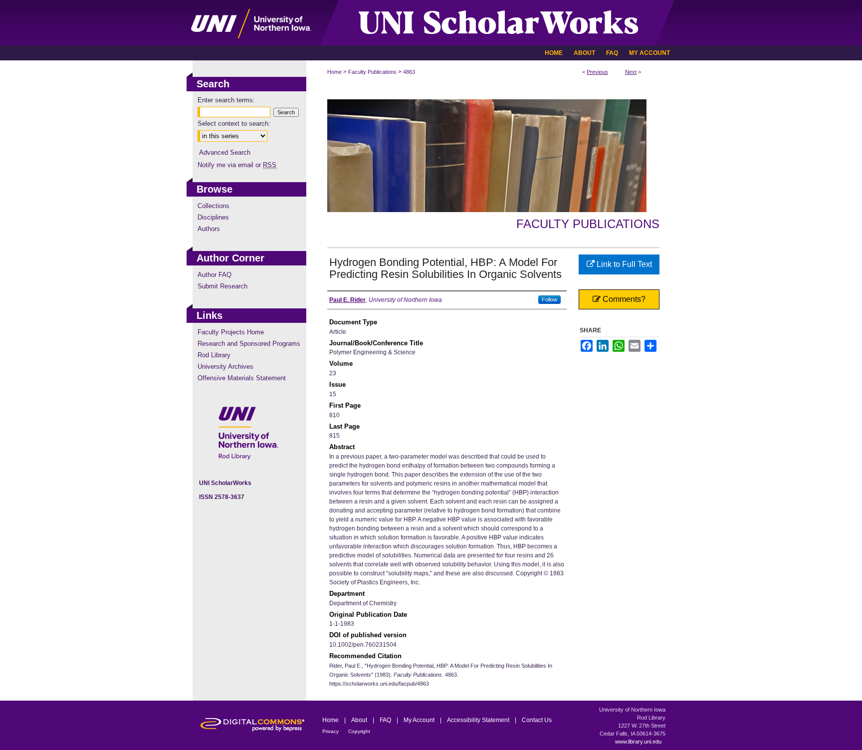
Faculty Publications (372, 72)
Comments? (623, 299)
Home (334, 72)
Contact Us (537, 720)
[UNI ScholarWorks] (431, 22)
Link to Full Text (623, 264)
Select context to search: (234, 123)
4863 (409, 72)
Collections (213, 206)
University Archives (225, 366)
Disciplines (213, 217)
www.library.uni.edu (638, 742)
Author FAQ (214, 274)
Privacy (331, 731)
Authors (209, 229)
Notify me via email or (237, 165)
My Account (420, 720)
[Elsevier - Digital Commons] (246, 725)
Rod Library (214, 355)
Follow (549, 299)
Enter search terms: (226, 100)
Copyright (359, 731)
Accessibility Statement (479, 720)
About (360, 720)
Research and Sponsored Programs (249, 343)
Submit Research (222, 286)
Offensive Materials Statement (242, 378)
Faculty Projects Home (231, 332)
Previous (597, 72)
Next (631, 72)
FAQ (386, 720)
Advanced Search (224, 152)
